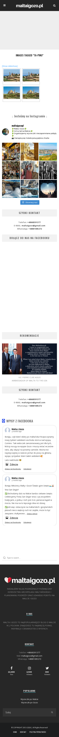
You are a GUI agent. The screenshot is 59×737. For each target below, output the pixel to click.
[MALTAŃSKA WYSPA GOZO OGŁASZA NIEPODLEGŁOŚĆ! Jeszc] (11, 189)
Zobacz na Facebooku (13, 469)
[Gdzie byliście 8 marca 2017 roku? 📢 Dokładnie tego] (30, 189)
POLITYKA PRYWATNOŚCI (38, 732)
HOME (15, 732)
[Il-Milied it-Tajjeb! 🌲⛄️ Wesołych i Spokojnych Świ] (48, 189)
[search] (52, 712)
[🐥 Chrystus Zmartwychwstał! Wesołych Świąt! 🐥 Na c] (11, 170)
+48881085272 (35, 228)
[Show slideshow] (10, 66)
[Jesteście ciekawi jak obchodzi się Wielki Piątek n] (48, 170)
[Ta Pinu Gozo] (11, 93)
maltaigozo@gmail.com (33, 225)
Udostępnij (27, 469)
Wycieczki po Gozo (29, 702)
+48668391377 (34, 222)
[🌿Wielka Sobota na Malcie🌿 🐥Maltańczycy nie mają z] (30, 170)
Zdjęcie (14, 464)
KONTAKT (23, 732)
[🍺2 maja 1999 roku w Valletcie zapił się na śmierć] (11, 152)
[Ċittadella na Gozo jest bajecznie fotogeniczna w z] (30, 152)
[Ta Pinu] (11, 75)
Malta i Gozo (18, 429)
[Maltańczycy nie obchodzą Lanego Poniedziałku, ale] (48, 152)
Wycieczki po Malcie (29, 699)
